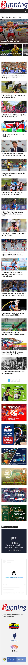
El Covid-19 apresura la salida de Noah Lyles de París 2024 (12, 77)
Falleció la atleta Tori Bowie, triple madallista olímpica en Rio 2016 (13, 294)
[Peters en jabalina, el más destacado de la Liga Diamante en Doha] (14, 324)
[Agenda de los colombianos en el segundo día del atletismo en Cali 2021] (14, 245)
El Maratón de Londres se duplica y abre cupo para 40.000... (13, 116)
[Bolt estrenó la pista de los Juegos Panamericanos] (14, 31)
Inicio (2, 15)
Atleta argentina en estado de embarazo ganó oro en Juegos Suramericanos (11, 274)
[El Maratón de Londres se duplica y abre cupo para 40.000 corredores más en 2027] (14, 107)
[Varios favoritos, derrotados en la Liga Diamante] (14, 165)
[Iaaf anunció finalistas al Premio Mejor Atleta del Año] (11, 52)
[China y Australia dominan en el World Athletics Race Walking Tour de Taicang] (14, 204)
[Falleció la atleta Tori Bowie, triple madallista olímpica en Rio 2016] (14, 286)
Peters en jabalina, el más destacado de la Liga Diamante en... (13, 333)
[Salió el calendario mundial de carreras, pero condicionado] (14, 184)
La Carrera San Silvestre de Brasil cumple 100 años (13, 372)
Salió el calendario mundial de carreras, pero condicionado (11, 193)
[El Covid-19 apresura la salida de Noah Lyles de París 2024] (14, 68)
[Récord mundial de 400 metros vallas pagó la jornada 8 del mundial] (14, 344)
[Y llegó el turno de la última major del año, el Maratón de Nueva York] (14, 126)
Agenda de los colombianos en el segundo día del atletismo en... (12, 254)
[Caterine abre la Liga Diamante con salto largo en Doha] (14, 87)
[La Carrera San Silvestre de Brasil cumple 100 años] (14, 363)
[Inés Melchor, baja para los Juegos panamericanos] (14, 225)
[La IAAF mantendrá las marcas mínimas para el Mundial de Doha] (14, 146)
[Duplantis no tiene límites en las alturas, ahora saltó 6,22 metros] (14, 305)
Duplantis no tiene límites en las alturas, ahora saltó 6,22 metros (12, 314)
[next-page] (18, 380)
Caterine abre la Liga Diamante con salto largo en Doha (13, 96)
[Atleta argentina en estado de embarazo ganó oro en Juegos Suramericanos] (14, 264)
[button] (2, 11)
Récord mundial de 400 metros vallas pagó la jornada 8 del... (12, 353)
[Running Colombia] (14, 4)
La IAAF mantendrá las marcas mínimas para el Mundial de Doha (13, 154)
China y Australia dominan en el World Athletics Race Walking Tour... (12, 214)
